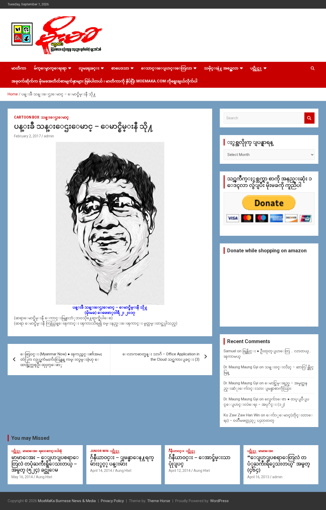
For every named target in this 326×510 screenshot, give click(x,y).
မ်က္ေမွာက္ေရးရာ (50, 68)
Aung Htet (44, 477)
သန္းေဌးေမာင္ (55, 117)
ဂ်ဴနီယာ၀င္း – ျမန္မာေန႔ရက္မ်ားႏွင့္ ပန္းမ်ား (122, 461)
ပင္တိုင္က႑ (256, 68)
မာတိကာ (18, 68)
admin (49, 136)
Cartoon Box (26, 117)
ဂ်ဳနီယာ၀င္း (176, 451)
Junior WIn (99, 451)
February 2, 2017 (27, 136)
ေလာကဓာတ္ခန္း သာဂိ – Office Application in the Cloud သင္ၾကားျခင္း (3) (161, 357)
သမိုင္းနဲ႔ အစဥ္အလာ (221, 68)
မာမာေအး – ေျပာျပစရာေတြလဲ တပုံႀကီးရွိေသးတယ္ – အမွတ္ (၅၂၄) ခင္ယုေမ (45, 464)
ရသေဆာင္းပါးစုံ (50, 451)
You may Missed (30, 438)
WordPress (219, 501)
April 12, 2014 (180, 471)
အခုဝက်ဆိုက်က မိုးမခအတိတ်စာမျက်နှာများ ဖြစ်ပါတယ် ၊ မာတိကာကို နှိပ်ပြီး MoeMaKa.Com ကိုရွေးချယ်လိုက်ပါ (104, 81)
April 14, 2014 (101, 471)
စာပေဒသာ (120, 68)
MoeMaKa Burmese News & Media (67, 501)
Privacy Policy (112, 501)
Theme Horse (158, 501)
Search (309, 118)
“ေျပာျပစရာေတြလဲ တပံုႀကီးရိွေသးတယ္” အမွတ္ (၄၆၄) (278, 464)
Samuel (230, 351)
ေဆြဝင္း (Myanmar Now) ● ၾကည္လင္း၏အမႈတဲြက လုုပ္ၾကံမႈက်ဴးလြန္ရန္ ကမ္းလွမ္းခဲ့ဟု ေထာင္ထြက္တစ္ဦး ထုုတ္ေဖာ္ (61, 359)
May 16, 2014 (22, 477)
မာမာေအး (30, 451)
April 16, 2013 (258, 477)
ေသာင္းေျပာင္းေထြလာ (166, 68)
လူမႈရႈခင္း (89, 68)
